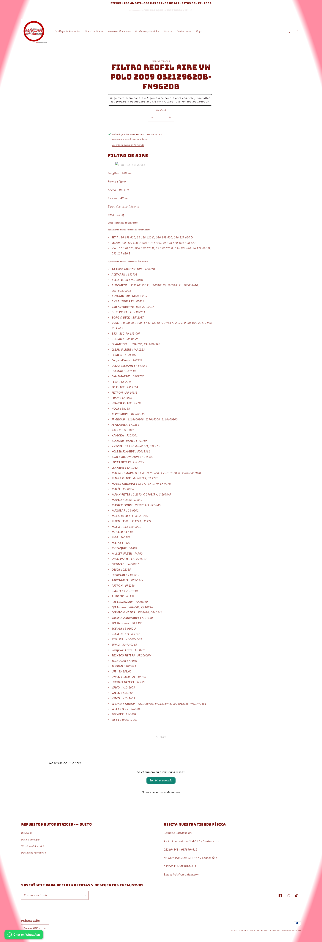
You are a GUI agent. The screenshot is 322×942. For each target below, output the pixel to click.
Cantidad (161, 110)
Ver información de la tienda (128, 145)
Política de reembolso (33, 852)
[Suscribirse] (84, 895)
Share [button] (163, 737)
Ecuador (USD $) (32, 928)
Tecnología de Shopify (291, 930)
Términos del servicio (33, 846)
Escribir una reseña (161, 780)
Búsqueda (26, 833)
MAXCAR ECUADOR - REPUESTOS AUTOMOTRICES (260, 930)
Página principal (30, 839)
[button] (288, 31)
